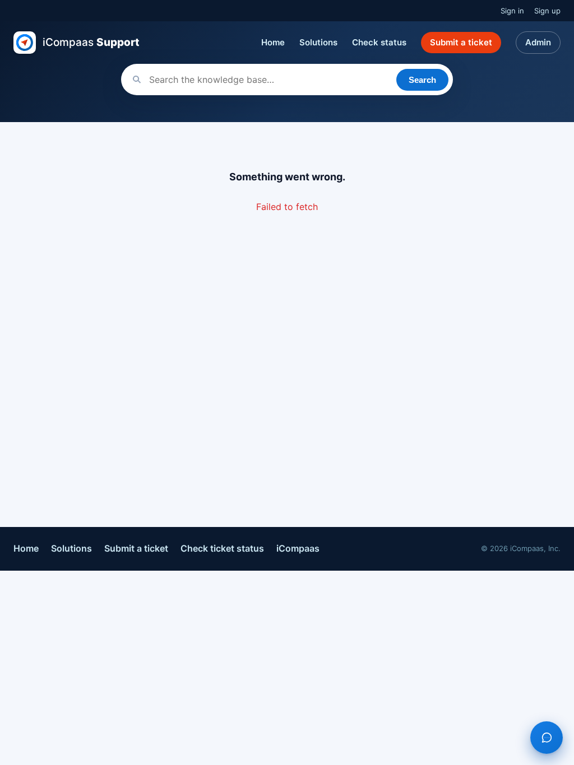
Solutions (318, 42)
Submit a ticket (461, 42)
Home (273, 42)
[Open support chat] (546, 737)
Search (422, 80)
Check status (379, 42)
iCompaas (298, 548)
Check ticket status (222, 548)
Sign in (512, 10)
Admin (538, 42)
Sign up (547, 10)
